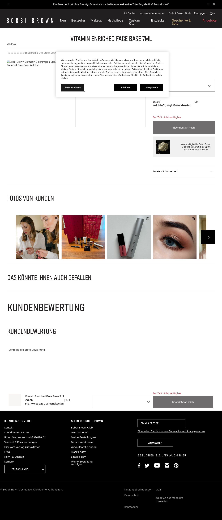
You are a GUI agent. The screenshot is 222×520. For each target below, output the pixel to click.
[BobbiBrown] (30, 20)
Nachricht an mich (184, 127)
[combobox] (122, 402)
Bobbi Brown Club (180, 13)
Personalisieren (73, 87)
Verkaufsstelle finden (152, 13)
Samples (11, 44)
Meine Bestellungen (83, 437)
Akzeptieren (152, 87)
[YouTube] (157, 466)
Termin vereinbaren (82, 442)
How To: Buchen (14, 456)
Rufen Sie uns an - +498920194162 (25, 437)
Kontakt (8, 427)
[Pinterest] (175, 466)
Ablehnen (126, 87)
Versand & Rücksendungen (20, 442)
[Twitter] (147, 466)
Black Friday (78, 452)
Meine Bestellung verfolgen (82, 462)
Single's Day (78, 456)
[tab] (32, 331)
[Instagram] (166, 466)
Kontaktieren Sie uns (16, 432)
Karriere (9, 461)
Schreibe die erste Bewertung (45, 52)
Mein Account (79, 432)
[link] (212, 13)
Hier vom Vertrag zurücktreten (22, 447)
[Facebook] (139, 466)
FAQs (7, 452)
